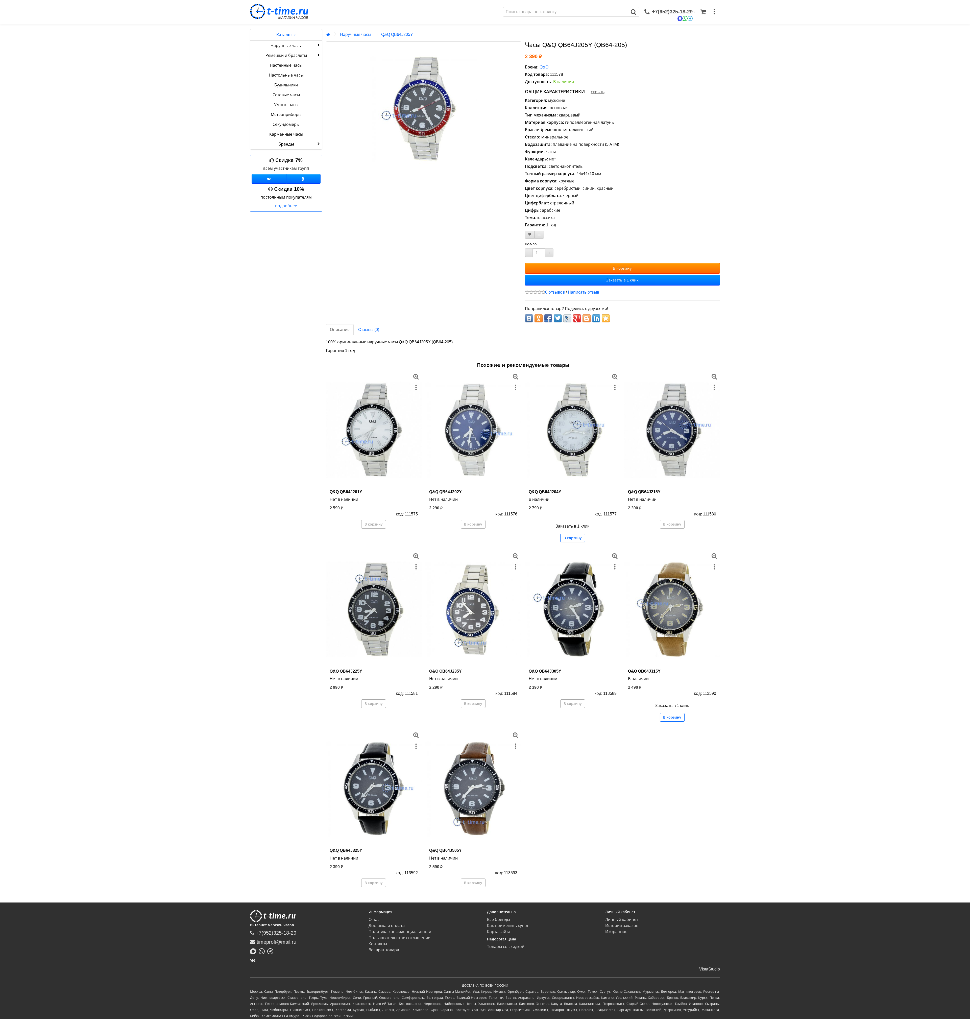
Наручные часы (286, 45)
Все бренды (498, 919)
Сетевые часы (286, 95)
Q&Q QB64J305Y (545, 671)
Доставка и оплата (387, 925)
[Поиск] (633, 12)
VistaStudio (709, 969)
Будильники (286, 85)
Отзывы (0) (368, 329)
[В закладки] (530, 235)
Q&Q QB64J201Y (346, 492)
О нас (374, 919)
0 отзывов (555, 292)
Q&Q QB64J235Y (445, 671)
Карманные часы (286, 134)
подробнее (286, 206)
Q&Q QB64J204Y (545, 492)
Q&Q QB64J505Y (445, 850)
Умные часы (286, 105)
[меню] (714, 11)
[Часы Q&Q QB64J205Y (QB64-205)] (423, 108)
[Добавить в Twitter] (558, 318)
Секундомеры (286, 124)
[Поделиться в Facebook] (548, 318)
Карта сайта (498, 932)
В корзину (622, 268)
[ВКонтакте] (254, 960)
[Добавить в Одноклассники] (539, 318)
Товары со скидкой (505, 946)
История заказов (621, 925)
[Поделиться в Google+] (577, 318)
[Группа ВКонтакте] (269, 179)
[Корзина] (703, 11)
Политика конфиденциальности (400, 932)
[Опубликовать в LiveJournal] (567, 318)
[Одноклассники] (303, 179)
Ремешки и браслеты (286, 55)
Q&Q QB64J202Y (445, 492)
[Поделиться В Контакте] (529, 318)
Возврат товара (384, 950)
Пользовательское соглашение (399, 938)
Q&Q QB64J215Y (644, 492)
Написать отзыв (583, 292)
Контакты (378, 944)
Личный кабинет (621, 919)
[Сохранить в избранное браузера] (606, 318)
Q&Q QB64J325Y (346, 850)
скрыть (597, 92)
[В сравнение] (539, 235)
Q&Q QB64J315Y (644, 671)
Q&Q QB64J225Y (346, 671)
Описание (340, 329)
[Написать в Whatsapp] (263, 951)
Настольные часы (286, 75)
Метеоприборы (286, 114)
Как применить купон (508, 925)
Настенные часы (286, 65)
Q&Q (544, 67)
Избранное (616, 932)
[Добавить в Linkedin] (596, 318)
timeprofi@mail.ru (275, 942)
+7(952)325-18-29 (275, 933)
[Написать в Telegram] (271, 951)
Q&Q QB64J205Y (397, 34)
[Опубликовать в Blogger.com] (587, 318)
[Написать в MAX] (254, 951)
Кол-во (531, 244)
